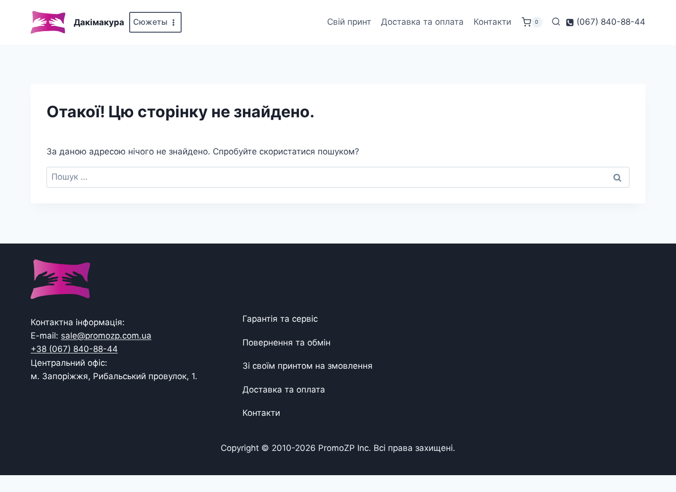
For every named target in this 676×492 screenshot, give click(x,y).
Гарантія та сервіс (280, 319)
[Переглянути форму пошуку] (556, 22)
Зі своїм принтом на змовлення (307, 366)
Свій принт (349, 22)
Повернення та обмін (286, 342)
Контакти (492, 22)
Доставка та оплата (422, 22)
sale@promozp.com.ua (106, 336)
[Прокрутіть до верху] (652, 453)
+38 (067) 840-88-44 (74, 349)
